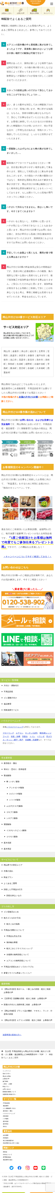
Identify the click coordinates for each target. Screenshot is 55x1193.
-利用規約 (5, 1138)
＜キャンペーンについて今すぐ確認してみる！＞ (27, 556)
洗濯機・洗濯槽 (31, 740)
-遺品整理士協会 (7, 1159)
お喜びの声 (20, 13)
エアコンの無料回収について (18, 961)
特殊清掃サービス (11, 710)
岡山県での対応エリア (13, 865)
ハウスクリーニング (14, 727)
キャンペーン (48, 13)
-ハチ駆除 (5, 1118)
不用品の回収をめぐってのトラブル (19, 967)
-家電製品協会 (7, 1157)
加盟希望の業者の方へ (12, 1035)
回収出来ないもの (13, 895)
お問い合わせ (7, 1089)
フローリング (8, 733)
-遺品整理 (5, 1105)
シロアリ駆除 (12, 818)
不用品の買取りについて (14, 930)
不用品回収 (8, 692)
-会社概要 (5, 1135)
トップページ (7, 1071)
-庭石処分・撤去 (7, 1111)
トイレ (32, 736)
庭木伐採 (7, 843)
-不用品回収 (6, 1103)
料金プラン (8, 877)
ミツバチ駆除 (14, 800)
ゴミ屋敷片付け (10, 698)
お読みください (7, 13)
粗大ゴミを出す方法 (12, 918)
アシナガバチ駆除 (16, 788)
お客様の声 (6, 1078)
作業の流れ (8, 871)
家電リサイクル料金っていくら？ (18, 973)
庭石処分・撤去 (10, 763)
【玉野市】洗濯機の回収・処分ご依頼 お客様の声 (25, 998)
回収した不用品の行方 (13, 889)
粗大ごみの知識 (12, 924)
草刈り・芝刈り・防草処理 (15, 769)
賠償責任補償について (9, 1091)
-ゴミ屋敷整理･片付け (9, 1108)
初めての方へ (7, 1073)
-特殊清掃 (5, 1116)
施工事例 (5, 1081)
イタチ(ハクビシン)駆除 (16, 830)
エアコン (19, 733)
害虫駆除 (7, 775)
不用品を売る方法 (13, 936)
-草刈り (5, 1126)
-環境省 (5, 1152)
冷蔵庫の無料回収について (17, 954)
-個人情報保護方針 (8, 1140)
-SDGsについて (7, 1154)
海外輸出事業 (12, 942)
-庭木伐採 (5, 1121)
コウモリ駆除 (12, 837)
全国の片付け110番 (28, 397)
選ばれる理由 (34, 13)
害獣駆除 (7, 824)
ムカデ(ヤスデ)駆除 (14, 806)
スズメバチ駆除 (15, 794)
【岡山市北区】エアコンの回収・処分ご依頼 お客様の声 (28, 1020)
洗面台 (25, 736)
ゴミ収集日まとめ (11, 912)
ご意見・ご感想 (7, 1084)
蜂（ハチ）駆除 (12, 782)
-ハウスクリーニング (9, 1113)
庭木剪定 (7, 849)
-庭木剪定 (5, 1124)
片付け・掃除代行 (11, 685)
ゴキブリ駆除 (12, 812)
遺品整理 (7, 704)
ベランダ (40, 736)
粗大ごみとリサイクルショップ (19, 948)
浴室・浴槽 (15, 736)
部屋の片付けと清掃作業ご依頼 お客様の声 (22, 1004)
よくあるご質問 (10, 883)
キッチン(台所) (31, 733)
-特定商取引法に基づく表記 (11, 1143)
